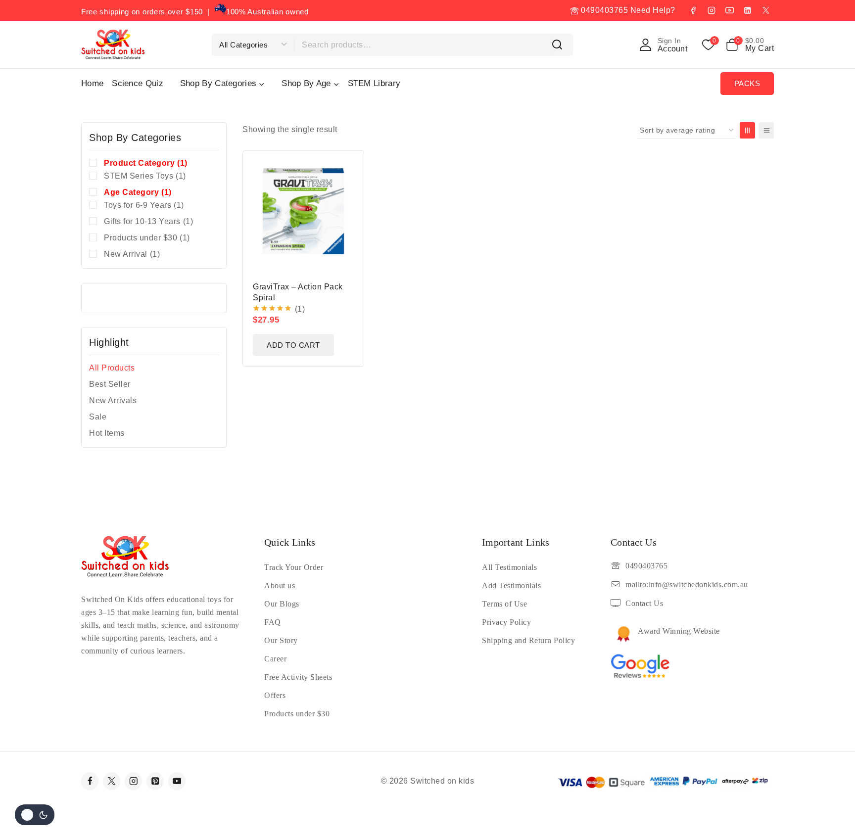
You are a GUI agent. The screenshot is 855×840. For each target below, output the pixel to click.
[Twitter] (111, 781)
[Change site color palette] (34, 814)
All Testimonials (509, 567)
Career (275, 658)
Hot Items (107, 433)
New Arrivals (113, 400)
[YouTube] (729, 10)
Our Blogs (281, 604)
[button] (293, 345)
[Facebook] (693, 10)
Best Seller (110, 384)
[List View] (766, 130)
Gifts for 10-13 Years (148, 221)
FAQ (272, 622)
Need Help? (652, 10)
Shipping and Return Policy (528, 640)
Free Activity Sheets (298, 677)
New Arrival (132, 254)
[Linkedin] (748, 10)
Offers (274, 695)
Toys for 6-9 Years (144, 205)
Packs (747, 83)
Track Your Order (293, 567)
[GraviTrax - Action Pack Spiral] (303, 211)
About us (279, 585)
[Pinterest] (155, 781)
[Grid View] (747, 130)
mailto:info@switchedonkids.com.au (686, 584)
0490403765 (603, 10)
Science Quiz (137, 83)
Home (92, 83)
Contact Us (644, 603)
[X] (766, 10)
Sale (97, 417)
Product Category (146, 163)
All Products (112, 368)
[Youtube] (177, 781)
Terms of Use (504, 604)
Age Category (138, 192)
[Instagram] (711, 10)
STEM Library (374, 83)
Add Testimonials (511, 585)
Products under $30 (147, 237)
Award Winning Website (679, 631)
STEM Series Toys (145, 176)
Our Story (281, 640)
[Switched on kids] (113, 44)
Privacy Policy (506, 622)
